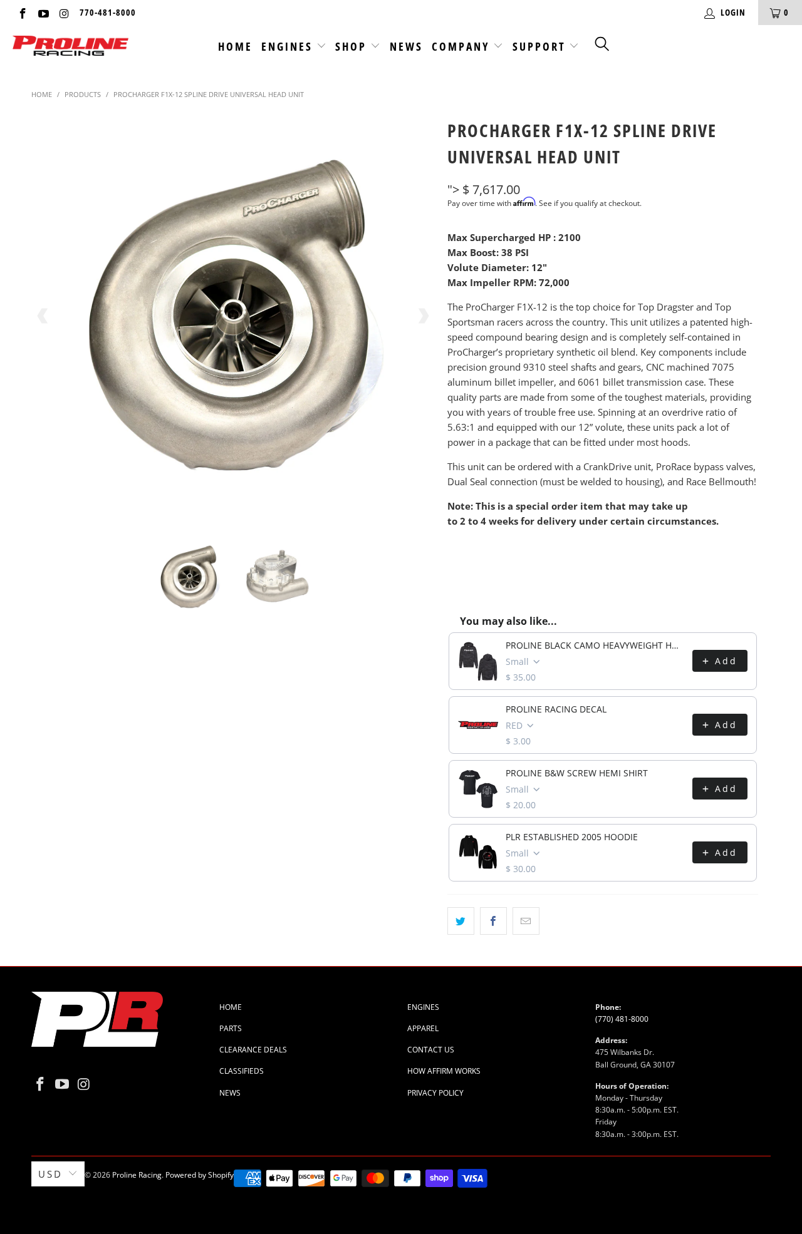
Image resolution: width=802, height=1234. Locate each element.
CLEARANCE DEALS (253, 1049)
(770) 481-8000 (621, 1019)
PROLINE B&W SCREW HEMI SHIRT (577, 773)
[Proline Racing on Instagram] (64, 12)
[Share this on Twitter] (460, 921)
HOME (230, 1007)
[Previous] (43, 316)
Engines (288, 46)
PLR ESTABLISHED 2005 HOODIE (572, 837)
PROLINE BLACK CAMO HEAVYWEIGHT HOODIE (595, 645)
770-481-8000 (108, 12)
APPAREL (423, 1028)
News (406, 46)
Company (463, 46)
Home (235, 46)
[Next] (422, 316)
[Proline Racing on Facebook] (22, 12)
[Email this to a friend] (526, 921)
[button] (602, 43)
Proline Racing (137, 1175)
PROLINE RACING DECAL (556, 709)
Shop (352, 46)
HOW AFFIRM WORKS (444, 1071)
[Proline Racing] (70, 47)
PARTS (230, 1028)
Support (541, 46)
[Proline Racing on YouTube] (43, 12)
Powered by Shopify (199, 1175)
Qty (455, 545)
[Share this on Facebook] (493, 921)
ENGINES (423, 1007)
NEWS (230, 1092)
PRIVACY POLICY (435, 1092)
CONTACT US (430, 1049)
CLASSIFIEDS (241, 1071)
